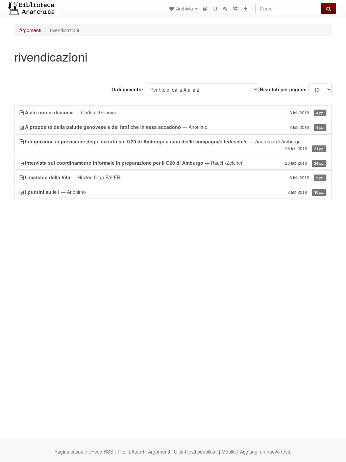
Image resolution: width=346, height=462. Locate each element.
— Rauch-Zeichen (174, 162)
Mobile (229, 451)
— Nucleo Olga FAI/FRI (174, 177)
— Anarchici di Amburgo (174, 144)
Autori (137, 451)
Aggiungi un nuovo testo (266, 451)
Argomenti (30, 30)
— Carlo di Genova (174, 112)
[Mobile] (215, 8)
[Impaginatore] (205, 8)
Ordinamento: (127, 89)
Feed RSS (102, 451)
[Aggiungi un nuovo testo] (245, 8)
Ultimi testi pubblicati (196, 451)
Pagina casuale (70, 451)
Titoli (122, 451)
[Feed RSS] (225, 8)
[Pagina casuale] (235, 8)
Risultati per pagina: (283, 89)
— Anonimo (174, 126)
